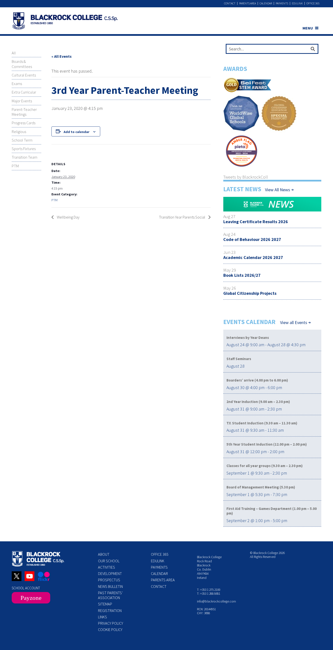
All (14, 52)
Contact (229, 3)
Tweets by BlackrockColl (245, 177)
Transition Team (24, 157)
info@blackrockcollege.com (216, 601)
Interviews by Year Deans (247, 337)
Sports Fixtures (24, 148)
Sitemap (105, 604)
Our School (108, 560)
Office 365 (313, 3)
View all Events (293, 322)
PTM (15, 165)
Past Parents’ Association (110, 595)
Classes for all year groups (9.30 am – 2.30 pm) (264, 465)
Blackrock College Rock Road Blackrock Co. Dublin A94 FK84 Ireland (209, 567)
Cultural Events (24, 75)
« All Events (61, 56)
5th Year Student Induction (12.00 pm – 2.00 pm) (266, 444)
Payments (282, 3)
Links (102, 616)
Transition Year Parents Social (182, 217)
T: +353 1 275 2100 (208, 590)
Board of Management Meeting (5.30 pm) (260, 487)
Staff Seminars (238, 358)
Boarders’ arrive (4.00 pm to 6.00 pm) (257, 380)
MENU (308, 28)
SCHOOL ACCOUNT (26, 588)
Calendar (266, 3)
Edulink (297, 3)
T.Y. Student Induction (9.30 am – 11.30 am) (261, 423)
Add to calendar (76, 132)
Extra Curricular (24, 92)
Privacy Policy (110, 623)
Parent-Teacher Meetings (24, 112)
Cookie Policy (110, 629)
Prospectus (109, 579)
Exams (17, 83)
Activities (106, 567)
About (103, 554)
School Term (22, 140)
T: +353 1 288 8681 (208, 594)
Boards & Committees (22, 64)
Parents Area (247, 3)
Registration (110, 610)
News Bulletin (110, 586)
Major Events (22, 100)
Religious (19, 131)
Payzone (30, 597)
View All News (277, 189)
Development (110, 573)
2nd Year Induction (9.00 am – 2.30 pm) (258, 401)
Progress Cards (23, 122)
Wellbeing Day (67, 217)
